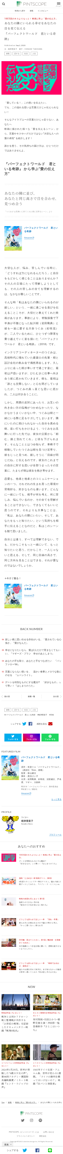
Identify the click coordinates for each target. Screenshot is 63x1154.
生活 (26, 53)
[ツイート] (23, 724)
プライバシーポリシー (26, 1136)
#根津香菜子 (42, 715)
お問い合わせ (48, 1132)
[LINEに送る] (50, 1150)
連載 (31, 11)
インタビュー (43, 11)
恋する (16, 53)
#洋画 (51, 715)
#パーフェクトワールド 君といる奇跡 (19, 715)
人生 (34, 53)
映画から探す (20, 11)
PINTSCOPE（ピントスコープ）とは (24, 1132)
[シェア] (29, 724)
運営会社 (42, 1136)
